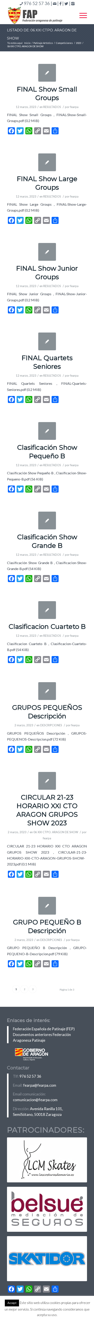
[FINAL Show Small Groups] (47, 73)
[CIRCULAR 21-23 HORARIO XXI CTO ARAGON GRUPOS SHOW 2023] (47, 781)
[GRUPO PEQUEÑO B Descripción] (47, 906)
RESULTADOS (52, 107)
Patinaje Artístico (43, 42)
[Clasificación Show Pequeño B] (47, 431)
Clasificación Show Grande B (47, 541)
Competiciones (64, 42)
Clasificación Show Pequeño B (47, 451)
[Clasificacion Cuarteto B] (47, 610)
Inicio (27, 42)
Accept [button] (11, 1303)
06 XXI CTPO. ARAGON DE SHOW (55, 832)
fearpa (74, 107)
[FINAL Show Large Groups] (47, 162)
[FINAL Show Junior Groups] (47, 252)
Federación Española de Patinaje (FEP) (44, 1029)
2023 (78, 42)
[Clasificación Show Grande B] (47, 520)
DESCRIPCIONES (51, 725)
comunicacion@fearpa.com (35, 1099)
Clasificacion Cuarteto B (47, 626)
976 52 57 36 (30, 1076)
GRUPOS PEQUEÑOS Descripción (47, 711)
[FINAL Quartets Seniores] (47, 341)
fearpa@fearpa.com (39, 1085)
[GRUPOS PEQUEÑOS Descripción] (47, 691)
